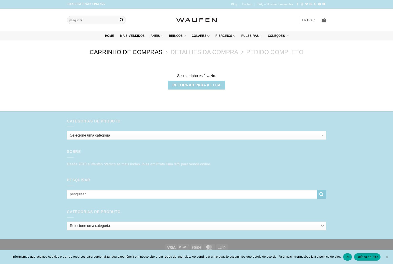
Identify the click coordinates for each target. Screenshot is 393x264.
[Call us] (315, 4)
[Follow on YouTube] (323, 4)
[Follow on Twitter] (306, 4)
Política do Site (367, 257)
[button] (308, 20)
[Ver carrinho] (324, 20)
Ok (347, 257)
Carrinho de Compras (126, 52)
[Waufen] (196, 20)
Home (109, 35)
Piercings (223, 35)
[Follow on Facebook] (297, 4)
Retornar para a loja (196, 85)
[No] (387, 258)
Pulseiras (250, 35)
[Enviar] (121, 20)
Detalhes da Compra (204, 52)
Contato (247, 4)
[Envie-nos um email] (311, 4)
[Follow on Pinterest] (319, 4)
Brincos (176, 35)
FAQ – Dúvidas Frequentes (275, 4)
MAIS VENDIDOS (132, 35)
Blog (234, 4)
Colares (199, 35)
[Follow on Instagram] (302, 4)
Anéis (155, 35)
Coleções (276, 35)
